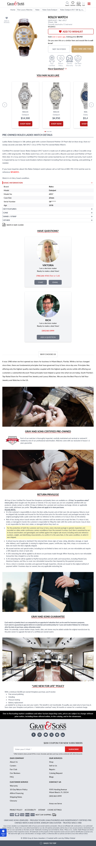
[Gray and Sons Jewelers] (15, 3)
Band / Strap (9, 216)
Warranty (14, 785)
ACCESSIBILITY (30, 810)
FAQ (12, 776)
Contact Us (55, 782)
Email (55, 282)
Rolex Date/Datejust (49, 10)
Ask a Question (48, 337)
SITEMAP (41, 810)
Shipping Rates (16, 797)
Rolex (37, 10)
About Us (14, 761)
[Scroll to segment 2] (47, 131)
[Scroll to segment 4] (50, 131)
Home (12, 9)
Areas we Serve (55, 803)
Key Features (9, 208)
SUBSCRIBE (74, 749)
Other (6, 220)
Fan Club (13, 769)
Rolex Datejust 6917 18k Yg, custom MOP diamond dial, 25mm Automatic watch (73, 10)
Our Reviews (15, 773)
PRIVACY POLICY (16, 810)
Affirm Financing (16, 793)
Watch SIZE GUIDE (15, 225)
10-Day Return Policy (18, 789)
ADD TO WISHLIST (73, 31)
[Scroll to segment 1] (45, 131)
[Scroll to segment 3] (48, 131)
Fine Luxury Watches (24, 10)
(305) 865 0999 (55, 796)
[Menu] (87, 4)
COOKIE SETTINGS (54, 810)
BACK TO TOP (50, 843)
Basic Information (13, 182)
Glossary (13, 800)
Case (5, 212)
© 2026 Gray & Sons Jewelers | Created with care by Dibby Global (48, 838)
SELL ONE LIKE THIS (82, 48)
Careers (13, 765)
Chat (40, 282)
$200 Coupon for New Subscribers (63, 742)
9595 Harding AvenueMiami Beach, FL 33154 (58, 791)
